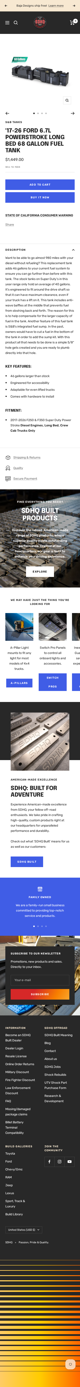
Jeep (9, 1185)
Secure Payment (25, 479)
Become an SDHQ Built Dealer (17, 1037)
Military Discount (17, 1072)
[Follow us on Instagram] (59, 1162)
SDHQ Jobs (52, 1067)
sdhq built (26, 861)
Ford (8, 1161)
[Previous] (7, 113)
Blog (47, 1043)
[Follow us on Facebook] (49, 1162)
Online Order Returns (19, 1064)
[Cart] (72, 22)
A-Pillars (19, 683)
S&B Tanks (13, 122)
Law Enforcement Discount (17, 1090)
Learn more (56, 5)
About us (50, 1059)
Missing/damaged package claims (17, 1111)
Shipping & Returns (26, 457)
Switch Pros (53, 682)
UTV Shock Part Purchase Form (55, 1085)
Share (9, 225)
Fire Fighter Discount (20, 1080)
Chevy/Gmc (14, 1169)
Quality (18, 468)
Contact (50, 1051)
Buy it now (40, 197)
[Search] (16, 23)
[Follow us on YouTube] (69, 1162)
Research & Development (54, 1098)
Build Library (14, 1214)
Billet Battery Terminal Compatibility (14, 1127)
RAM (8, 1177)
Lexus (9, 1193)
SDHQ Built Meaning (58, 1035)
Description (15, 249)
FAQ (8, 1101)
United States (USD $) (21, 1229)
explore (40, 571)
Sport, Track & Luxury (15, 1203)
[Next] (73, 113)
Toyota (10, 1153)
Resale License (16, 1056)
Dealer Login (14, 1048)
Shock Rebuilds (55, 1075)
